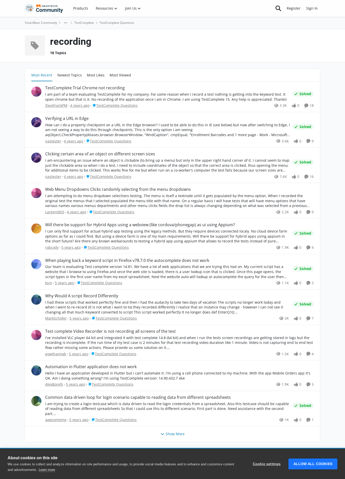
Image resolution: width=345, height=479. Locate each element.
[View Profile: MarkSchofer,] (36, 300)
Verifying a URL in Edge (67, 118)
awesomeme (55, 419)
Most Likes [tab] (96, 75)
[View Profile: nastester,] (36, 122)
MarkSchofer (56, 318)
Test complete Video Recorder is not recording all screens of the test (110, 331)
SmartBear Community (41, 22)
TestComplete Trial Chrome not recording (85, 88)
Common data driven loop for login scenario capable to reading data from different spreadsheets (138, 397)
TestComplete (84, 22)
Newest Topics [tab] (69, 75)
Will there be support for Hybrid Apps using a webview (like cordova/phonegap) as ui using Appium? (140, 224)
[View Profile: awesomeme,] (36, 401)
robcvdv (52, 247)
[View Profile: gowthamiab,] (36, 335)
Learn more (47, 470)
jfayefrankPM (56, 105)
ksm (48, 282)
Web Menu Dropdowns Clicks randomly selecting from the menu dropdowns (118, 189)
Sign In (312, 8)
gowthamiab (55, 353)
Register (294, 8)
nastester (53, 141)
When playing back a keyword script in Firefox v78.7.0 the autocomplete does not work (127, 260)
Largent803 (54, 212)
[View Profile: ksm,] (36, 264)
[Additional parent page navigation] (66, 22)
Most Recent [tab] (41, 75)
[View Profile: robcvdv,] (36, 228)
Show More (175, 433)
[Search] (278, 8)
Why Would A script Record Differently (81, 296)
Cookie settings (267, 464)
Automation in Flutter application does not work (91, 366)
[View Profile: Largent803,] (36, 193)
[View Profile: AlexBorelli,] (36, 370)
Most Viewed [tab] (120, 75)
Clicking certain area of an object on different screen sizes (100, 154)
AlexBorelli (54, 384)
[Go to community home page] (44, 8)
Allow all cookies (312, 464)
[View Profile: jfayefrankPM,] (36, 92)
